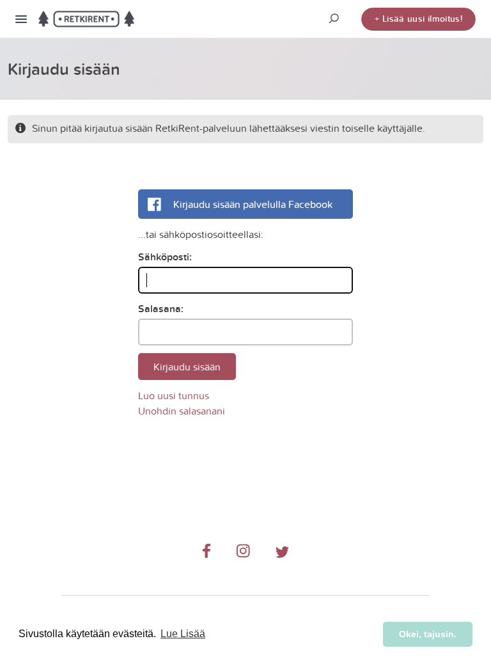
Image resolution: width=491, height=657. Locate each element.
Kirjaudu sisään (187, 367)
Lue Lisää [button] (182, 633)
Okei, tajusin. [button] (427, 634)
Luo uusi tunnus (173, 395)
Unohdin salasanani (181, 411)
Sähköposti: (165, 256)
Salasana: (160, 308)
